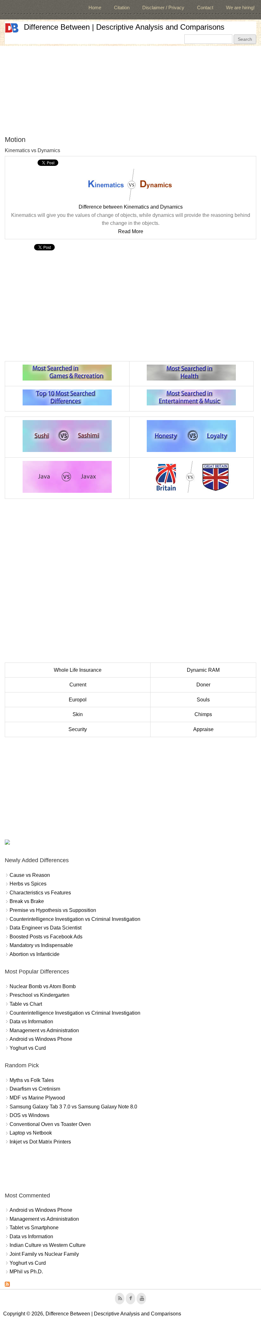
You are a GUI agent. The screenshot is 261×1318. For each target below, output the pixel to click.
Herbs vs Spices (28, 883)
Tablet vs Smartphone (34, 1227)
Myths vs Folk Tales (32, 1080)
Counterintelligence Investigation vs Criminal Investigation (75, 919)
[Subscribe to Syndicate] (7, 1285)
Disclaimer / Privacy (163, 7)
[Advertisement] (130, 90)
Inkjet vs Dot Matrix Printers (40, 1141)
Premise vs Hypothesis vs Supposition (53, 910)
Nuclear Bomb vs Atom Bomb (43, 986)
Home (94, 7)
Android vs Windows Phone (41, 1039)
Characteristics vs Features (40, 892)
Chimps (203, 714)
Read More (130, 231)
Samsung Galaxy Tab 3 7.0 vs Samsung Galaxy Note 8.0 (73, 1106)
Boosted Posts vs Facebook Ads (46, 936)
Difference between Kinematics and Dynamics (131, 207)
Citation (122, 7)
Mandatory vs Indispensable (41, 945)
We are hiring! (240, 7)
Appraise (203, 729)
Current (77, 684)
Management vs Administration (44, 1030)
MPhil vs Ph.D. (26, 1271)
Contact (205, 7)
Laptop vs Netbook (31, 1133)
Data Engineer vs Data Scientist (45, 927)
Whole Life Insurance (78, 670)
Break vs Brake (27, 901)
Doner (203, 684)
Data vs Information (31, 1021)
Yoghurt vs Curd (28, 1048)
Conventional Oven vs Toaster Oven (50, 1124)
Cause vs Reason (30, 875)
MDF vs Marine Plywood (37, 1097)
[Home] (12, 27)
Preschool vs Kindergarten (39, 995)
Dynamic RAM (203, 670)
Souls (203, 699)
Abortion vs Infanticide (35, 954)
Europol (78, 699)
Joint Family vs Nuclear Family (44, 1254)
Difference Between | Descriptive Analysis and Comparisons (124, 27)
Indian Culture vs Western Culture (48, 1245)
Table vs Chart (26, 1004)
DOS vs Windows (29, 1115)
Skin (78, 714)
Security (77, 729)
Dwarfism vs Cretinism (35, 1089)
